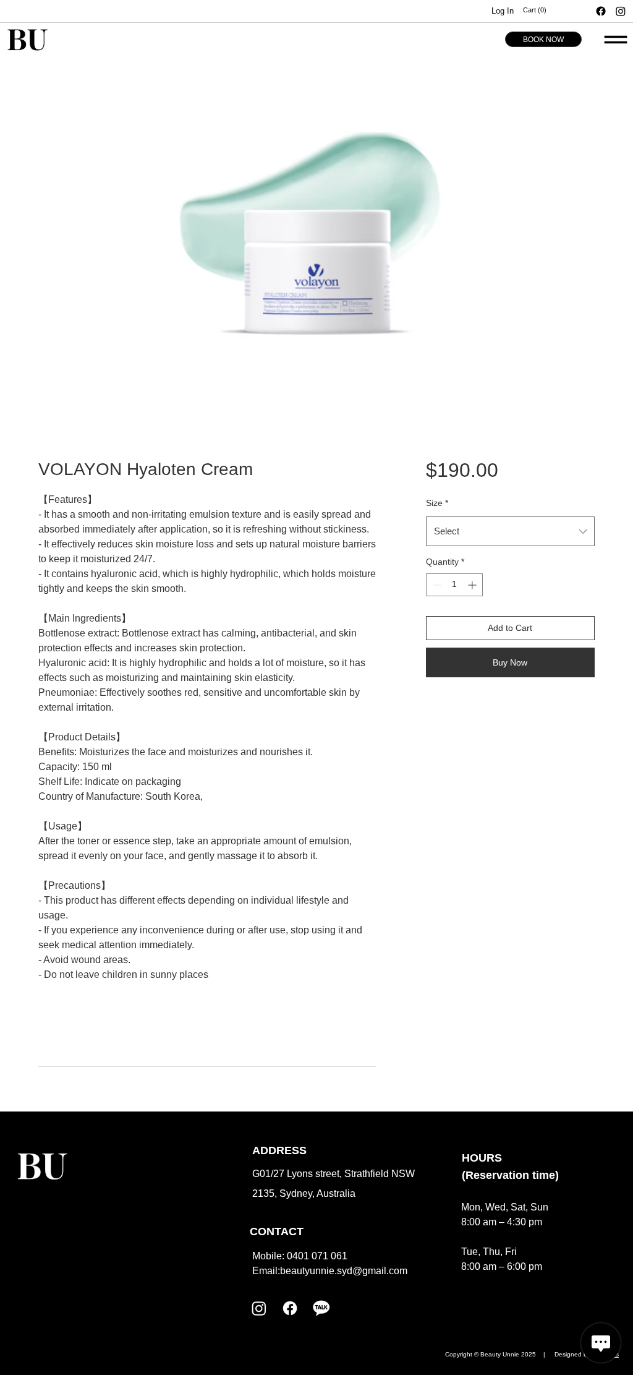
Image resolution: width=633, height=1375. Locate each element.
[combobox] (510, 531)
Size (437, 503)
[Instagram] (620, 11)
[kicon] (321, 1308)
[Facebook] (601, 11)
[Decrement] (435, 585)
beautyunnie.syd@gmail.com (343, 1271)
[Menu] (615, 39)
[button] (559, 10)
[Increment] (473, 585)
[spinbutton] (454, 585)
